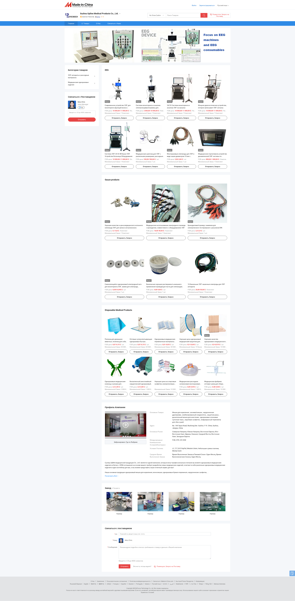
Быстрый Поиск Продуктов (184, 581)
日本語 (109, 584)
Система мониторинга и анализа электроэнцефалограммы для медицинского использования (148, 107)
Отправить (124, 566)
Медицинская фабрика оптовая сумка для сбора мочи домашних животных (214, 383)
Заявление (100, 581)
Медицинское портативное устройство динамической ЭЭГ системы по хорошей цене (212, 156)
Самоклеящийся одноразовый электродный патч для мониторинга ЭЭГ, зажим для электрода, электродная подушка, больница (123, 286)
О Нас (98, 23)
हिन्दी (187, 584)
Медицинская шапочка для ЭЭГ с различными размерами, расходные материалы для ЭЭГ (149, 156)
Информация (200, 581)
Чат (82, 107)
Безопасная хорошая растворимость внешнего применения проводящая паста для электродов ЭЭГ (164, 286)
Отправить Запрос (119, 118)
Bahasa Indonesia (219, 584)
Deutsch (131, 584)
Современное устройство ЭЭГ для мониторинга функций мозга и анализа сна (118, 107)
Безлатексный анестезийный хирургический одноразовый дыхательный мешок (140, 383)
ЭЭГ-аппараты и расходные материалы (78, 76)
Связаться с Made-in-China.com (163, 581)
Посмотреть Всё (111, 476)
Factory (119, 514)
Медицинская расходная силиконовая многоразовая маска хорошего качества (189, 383)
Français (116, 584)
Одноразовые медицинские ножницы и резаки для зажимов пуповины (115, 383)
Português (139, 584)
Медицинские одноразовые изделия (78, 83)
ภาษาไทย (193, 584)
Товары (86, 23)
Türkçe (201, 584)
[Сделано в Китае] (79, 4)
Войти (194, 5)
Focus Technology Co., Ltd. (145, 588)
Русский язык (156, 584)
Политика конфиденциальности (140, 581)
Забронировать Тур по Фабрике (125, 442)
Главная (71, 23)
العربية (172, 584)
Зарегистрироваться (207, 5)
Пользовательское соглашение (117, 581)
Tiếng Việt (208, 584)
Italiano (147, 584)
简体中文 (93, 584)
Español (123, 584)
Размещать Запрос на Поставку (167, 566)
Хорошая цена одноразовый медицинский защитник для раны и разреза (190, 341)
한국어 (165, 584)
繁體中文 (101, 584)
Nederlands (179, 584)
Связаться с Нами (114, 23)
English (86, 584)
